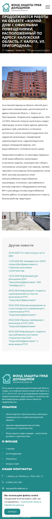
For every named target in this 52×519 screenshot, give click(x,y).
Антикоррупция (13, 453)
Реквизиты (11, 458)
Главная (9, 50)
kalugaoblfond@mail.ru (17, 488)
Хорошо (12, 511)
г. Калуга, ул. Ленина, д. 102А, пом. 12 (24, 476)
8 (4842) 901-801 (14, 482)
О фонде (10, 448)
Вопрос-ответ (12, 463)
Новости (20, 50)
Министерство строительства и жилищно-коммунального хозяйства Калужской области (27, 417)
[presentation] (22, 229)
